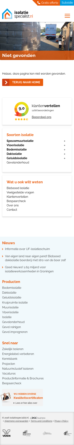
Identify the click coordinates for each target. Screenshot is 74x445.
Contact (12, 209)
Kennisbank (9, 358)
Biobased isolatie (18, 188)
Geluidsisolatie (17, 158)
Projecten (8, 364)
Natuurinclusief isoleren (17, 368)
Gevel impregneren (14, 332)
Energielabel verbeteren (18, 354)
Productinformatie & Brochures (23, 378)
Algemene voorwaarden (16, 421)
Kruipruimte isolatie (15, 302)
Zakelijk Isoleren (12, 349)
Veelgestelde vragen (20, 192)
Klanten (46, 106)
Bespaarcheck (16, 201)
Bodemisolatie (17, 149)
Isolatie (6, 317)
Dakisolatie (14, 154)
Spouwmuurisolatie (20, 141)
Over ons (13, 205)
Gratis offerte (49, 3)
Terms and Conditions (41, 421)
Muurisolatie (10, 307)
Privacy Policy (61, 421)
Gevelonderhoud (18, 162)
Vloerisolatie (15, 145)
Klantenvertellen (17, 196)
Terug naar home (26, 82)
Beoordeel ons (41, 117)
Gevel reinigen (11, 327)
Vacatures (9, 373)
